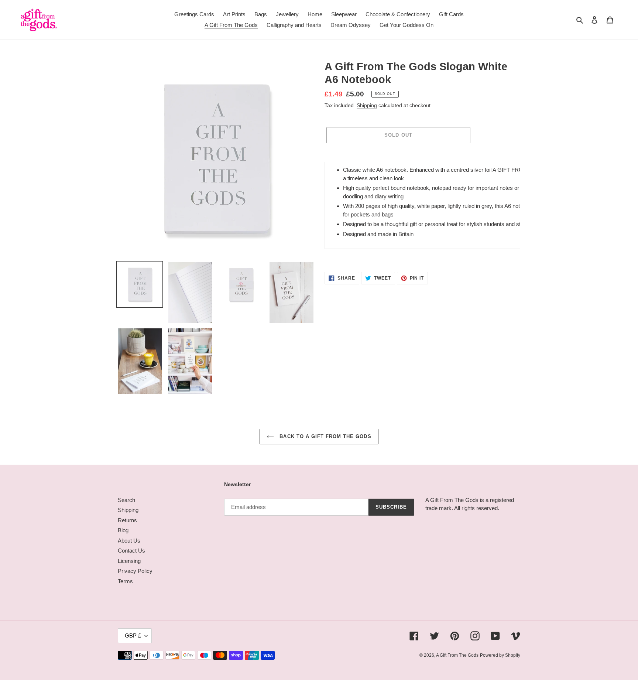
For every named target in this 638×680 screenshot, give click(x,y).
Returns (127, 520)
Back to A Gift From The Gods (324, 436)
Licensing (129, 561)
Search (126, 500)
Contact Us (131, 550)
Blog (123, 530)
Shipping (367, 105)
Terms (125, 581)
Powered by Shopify (500, 655)
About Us (129, 540)
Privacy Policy (135, 571)
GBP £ (133, 635)
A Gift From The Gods (457, 655)
